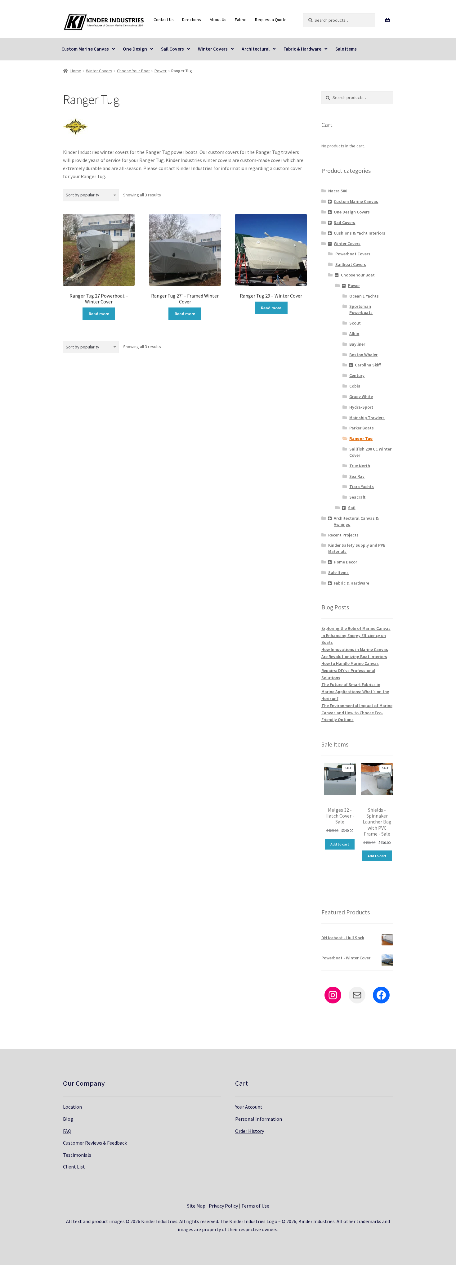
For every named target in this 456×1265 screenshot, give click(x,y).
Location (72, 1107)
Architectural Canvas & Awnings (356, 521)
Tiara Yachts (361, 486)
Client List (74, 1167)
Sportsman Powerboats (361, 309)
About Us (218, 19)
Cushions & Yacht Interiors (359, 233)
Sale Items (346, 49)
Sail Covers (172, 49)
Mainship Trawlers (367, 417)
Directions (191, 19)
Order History (249, 1131)
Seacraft (357, 497)
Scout (355, 323)
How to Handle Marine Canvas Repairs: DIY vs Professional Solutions (350, 670)
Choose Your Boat (133, 71)
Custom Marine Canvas (85, 49)
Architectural (256, 49)
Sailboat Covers (350, 264)
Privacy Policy (223, 1206)
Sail (351, 507)
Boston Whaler (363, 354)
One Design (135, 49)
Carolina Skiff (368, 365)
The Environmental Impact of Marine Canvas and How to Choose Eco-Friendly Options (356, 712)
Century (356, 375)
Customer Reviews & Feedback (95, 1143)
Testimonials (77, 1155)
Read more (99, 313)
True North (359, 466)
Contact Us (164, 19)
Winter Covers (213, 49)
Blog (68, 1119)
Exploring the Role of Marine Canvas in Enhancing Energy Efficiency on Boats (356, 635)
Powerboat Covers (352, 254)
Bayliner (357, 344)
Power (160, 71)
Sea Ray (356, 476)
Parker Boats (361, 428)
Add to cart (339, 844)
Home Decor (345, 562)
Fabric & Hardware (302, 49)
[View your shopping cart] (387, 20)
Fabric (240, 19)
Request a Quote (271, 19)
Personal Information (258, 1119)
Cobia (354, 386)
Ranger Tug (361, 438)
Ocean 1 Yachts (364, 296)
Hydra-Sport (361, 407)
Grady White (361, 396)
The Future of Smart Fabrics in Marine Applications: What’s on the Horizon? (355, 691)
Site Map (196, 1206)
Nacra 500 (337, 191)
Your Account (248, 1107)
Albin (354, 333)
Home (75, 71)
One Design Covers (352, 212)
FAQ (67, 1131)
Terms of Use (255, 1206)
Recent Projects (343, 535)
